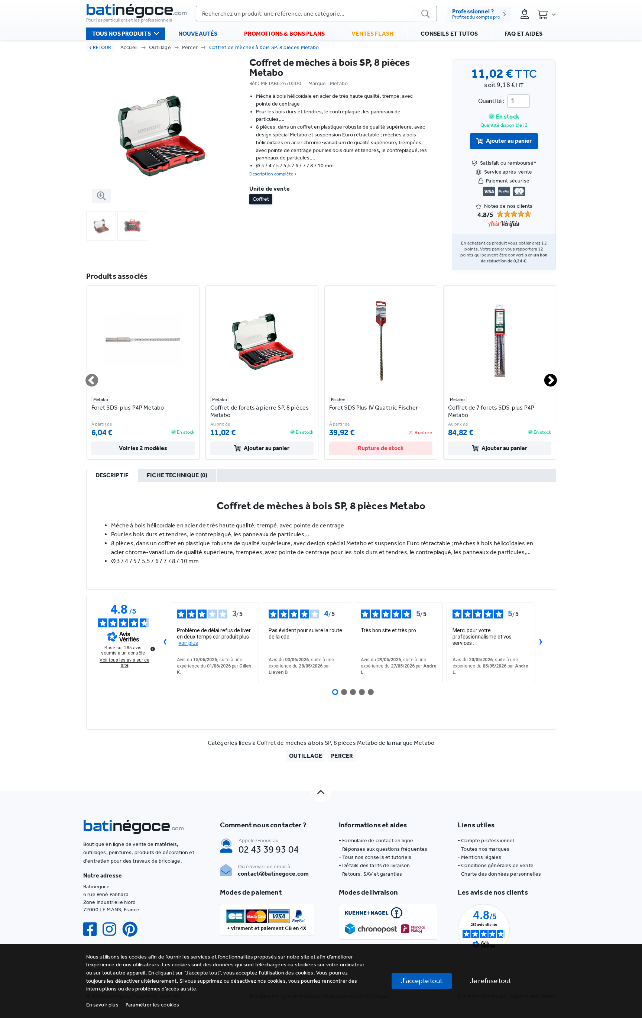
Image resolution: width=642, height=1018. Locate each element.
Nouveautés (198, 33)
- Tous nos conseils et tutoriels (375, 857)
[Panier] (546, 14)
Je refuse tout (490, 980)
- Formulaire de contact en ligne (376, 840)
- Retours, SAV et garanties (370, 874)
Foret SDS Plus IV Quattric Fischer (373, 407)
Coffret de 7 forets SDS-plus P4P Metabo (491, 411)
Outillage (160, 47)
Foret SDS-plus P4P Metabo (127, 407)
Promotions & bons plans (284, 33)
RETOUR (102, 47)
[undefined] (153, 649)
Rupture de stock (381, 448)
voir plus (188, 643)
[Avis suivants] (541, 642)
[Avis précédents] (165, 642)
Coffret (261, 199)
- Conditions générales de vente (496, 865)
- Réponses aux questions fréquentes (383, 849)
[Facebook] (93, 929)
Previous (87, 377)
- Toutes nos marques (483, 849)
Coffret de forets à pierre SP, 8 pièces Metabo (259, 411)
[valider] (426, 13)
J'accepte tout (421, 980)
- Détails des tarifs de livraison (374, 865)
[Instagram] (112, 929)
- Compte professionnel (486, 840)
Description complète (271, 174)
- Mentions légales (479, 857)
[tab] (112, 475)
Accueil (129, 47)
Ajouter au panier (509, 140)
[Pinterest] (133, 929)
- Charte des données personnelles (499, 874)
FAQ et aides (523, 33)
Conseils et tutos (449, 33)
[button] (152, 1005)
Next (546, 377)
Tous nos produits (121, 33)
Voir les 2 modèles (143, 448)
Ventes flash (372, 33)
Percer (190, 47)
